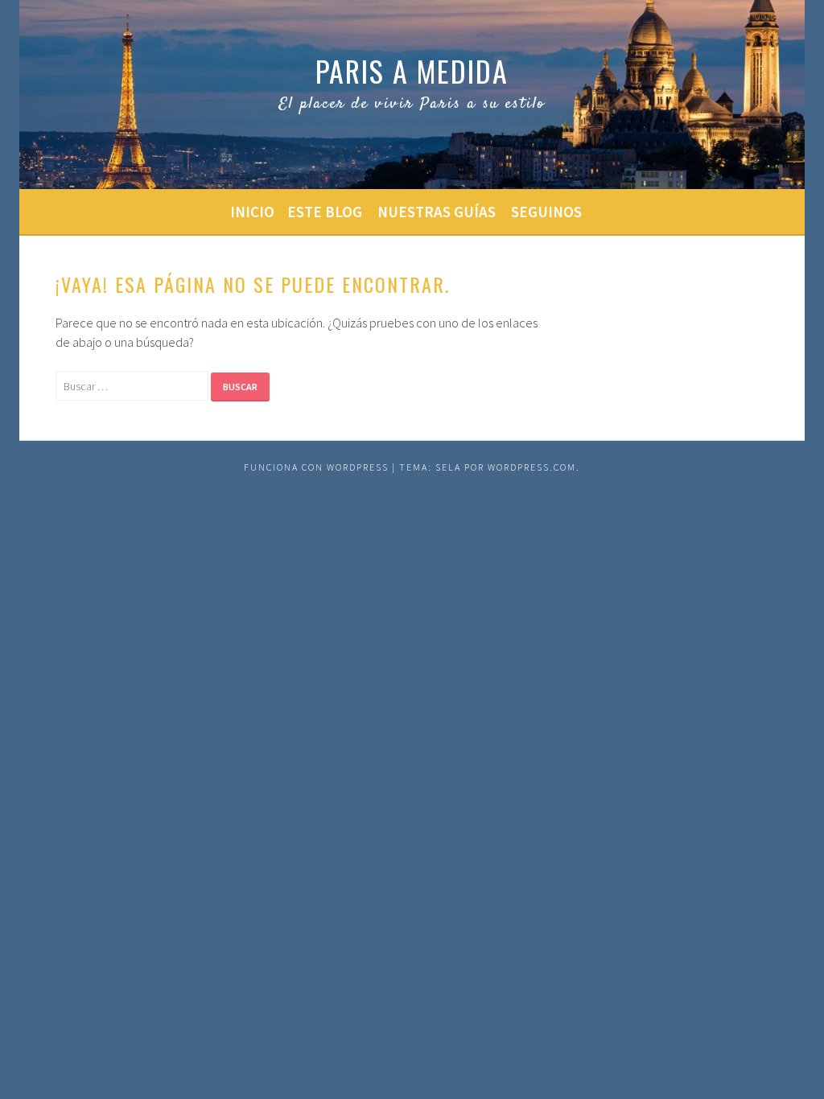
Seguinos (546, 211)
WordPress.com (532, 467)
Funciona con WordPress (316, 467)
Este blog (324, 211)
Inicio (252, 211)
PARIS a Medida (412, 70)
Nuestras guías (436, 211)
